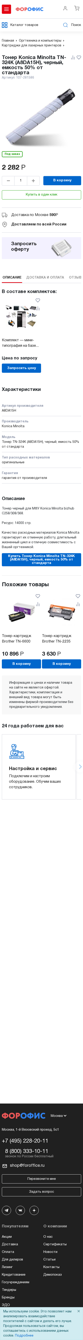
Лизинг (7, 1267)
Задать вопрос (41, 1191)
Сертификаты (55, 1244)
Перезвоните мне (41, 1179)
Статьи (49, 1259)
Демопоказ (52, 1274)
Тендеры (9, 1290)
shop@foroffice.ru (27, 1166)
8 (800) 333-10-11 (26, 1151)
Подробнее (24, 1335)
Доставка (10, 1244)
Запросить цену (21, 368)
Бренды (8, 1297)
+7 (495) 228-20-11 (25, 1141)
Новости (50, 1252)
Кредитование (13, 1274)
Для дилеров (12, 1259)
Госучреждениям (15, 1282)
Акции (7, 1236)
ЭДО (6, 1305)
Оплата (8, 1252)
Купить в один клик (41, 194)
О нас (48, 1236)
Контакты (51, 1267)
